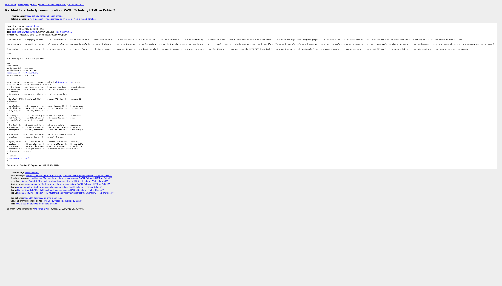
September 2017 (76, 4)
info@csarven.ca (64, 32)
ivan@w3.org (33, 26)
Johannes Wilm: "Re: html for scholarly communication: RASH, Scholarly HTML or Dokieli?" (67, 184)
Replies (92, 19)
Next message (36, 19)
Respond (44, 16)
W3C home (10, 4)
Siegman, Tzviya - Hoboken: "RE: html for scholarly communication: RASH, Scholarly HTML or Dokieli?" (65, 193)
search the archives (48, 204)
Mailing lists (23, 4)
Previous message (53, 19)
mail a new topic (54, 198)
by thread (56, 201)
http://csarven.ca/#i (19, 158)
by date (47, 201)
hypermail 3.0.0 (41, 209)
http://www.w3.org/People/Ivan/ (22, 73)
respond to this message (34, 198)
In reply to (67, 19)
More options (56, 16)
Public (34, 4)
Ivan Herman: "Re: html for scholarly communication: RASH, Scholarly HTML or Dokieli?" (71, 178)
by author (77, 201)
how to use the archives (27, 204)
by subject (66, 201)
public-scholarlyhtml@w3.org (52, 4)
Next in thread (80, 19)
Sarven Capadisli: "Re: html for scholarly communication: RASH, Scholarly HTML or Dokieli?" (69, 175)
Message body (32, 16)
